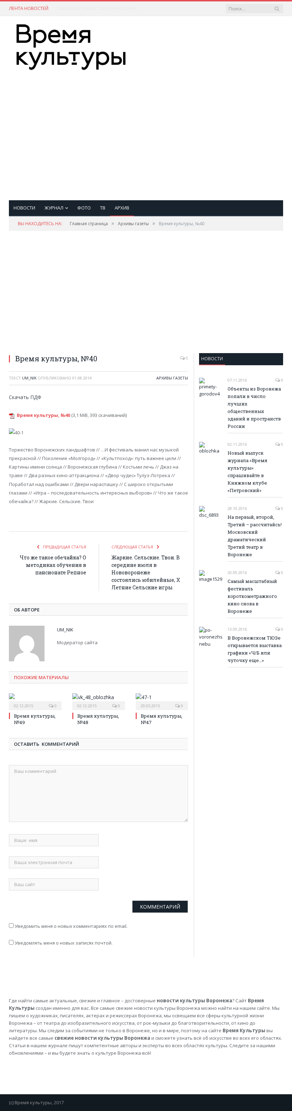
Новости (24, 208)
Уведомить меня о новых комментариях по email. (71, 926)
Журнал (54, 208)
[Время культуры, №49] (35, 700)
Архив (122, 208)
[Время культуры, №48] (98, 700)
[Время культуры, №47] (162, 700)
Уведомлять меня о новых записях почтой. (64, 943)
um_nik (29, 378)
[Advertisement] (195, 128)
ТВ (102, 208)
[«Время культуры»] (71, 45)
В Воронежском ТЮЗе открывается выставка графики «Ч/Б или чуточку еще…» (255, 649)
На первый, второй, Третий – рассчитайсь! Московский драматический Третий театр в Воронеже (255, 536)
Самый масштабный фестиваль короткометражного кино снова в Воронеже (252, 596)
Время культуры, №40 (43, 415)
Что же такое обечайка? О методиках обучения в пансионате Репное (53, 565)
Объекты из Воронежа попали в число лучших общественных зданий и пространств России (254, 407)
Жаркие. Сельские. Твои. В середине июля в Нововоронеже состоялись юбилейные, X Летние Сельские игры (145, 572)
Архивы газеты (172, 378)
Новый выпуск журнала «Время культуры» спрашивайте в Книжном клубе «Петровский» (247, 472)
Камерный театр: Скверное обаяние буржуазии (100, 8)
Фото (84, 208)
